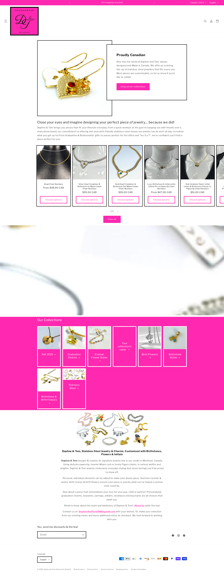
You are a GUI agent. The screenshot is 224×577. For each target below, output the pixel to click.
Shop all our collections (133, 86)
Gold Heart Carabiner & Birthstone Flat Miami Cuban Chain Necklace (125, 186)
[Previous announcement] (70, 2)
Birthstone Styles (175, 356)
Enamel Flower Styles (99, 356)
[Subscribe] (83, 534)
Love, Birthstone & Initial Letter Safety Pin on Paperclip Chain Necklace (161, 186)
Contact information (138, 569)
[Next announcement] (154, 2)
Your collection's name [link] (125, 346)
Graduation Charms (74, 356)
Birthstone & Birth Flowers (49, 398)
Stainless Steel (74, 386)
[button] (6, 21)
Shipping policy (122, 569)
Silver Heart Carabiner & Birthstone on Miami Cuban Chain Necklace (90, 186)
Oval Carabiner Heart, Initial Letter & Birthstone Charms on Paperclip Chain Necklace (197, 186)
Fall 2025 (47, 354)
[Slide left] (106, 211)
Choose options (53, 199)
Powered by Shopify (63, 569)
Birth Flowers (150, 354)
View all (112, 219)
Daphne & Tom (49, 569)
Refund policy (79, 569)
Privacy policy (92, 569)
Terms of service (107, 569)
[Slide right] (118, 211)
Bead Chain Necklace (53, 184)
